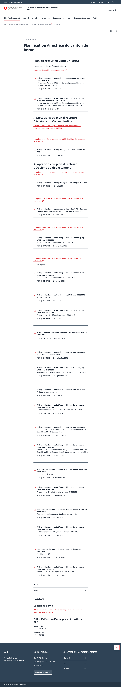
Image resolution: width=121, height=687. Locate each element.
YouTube (52, 662)
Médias (66, 668)
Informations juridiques (11, 684)
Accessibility (23, 684)
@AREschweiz (41, 658)
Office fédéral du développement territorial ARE (42, 9)
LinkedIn (39, 665)
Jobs (65, 663)
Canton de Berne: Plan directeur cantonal (49, 70)
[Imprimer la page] (111, 31)
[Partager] (115, 31)
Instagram (40, 662)
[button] (12, 18)
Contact (67, 658)
